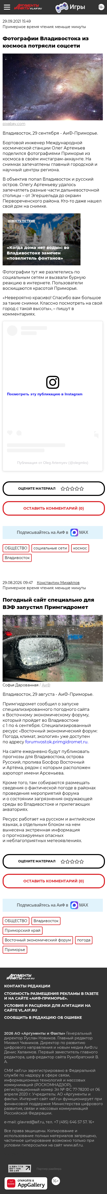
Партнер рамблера (49, 1168)
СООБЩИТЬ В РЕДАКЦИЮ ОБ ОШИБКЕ (43, 1017)
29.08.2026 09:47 (18, 582)
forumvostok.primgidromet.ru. (56, 741)
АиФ (46, 685)
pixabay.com (14, 123)
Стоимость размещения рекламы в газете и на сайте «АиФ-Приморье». (51, 996)
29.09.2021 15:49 (17, 21)
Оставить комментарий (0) (53, 508)
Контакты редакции (27, 986)
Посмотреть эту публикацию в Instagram (44, 394)
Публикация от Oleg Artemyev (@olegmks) (52, 463)
